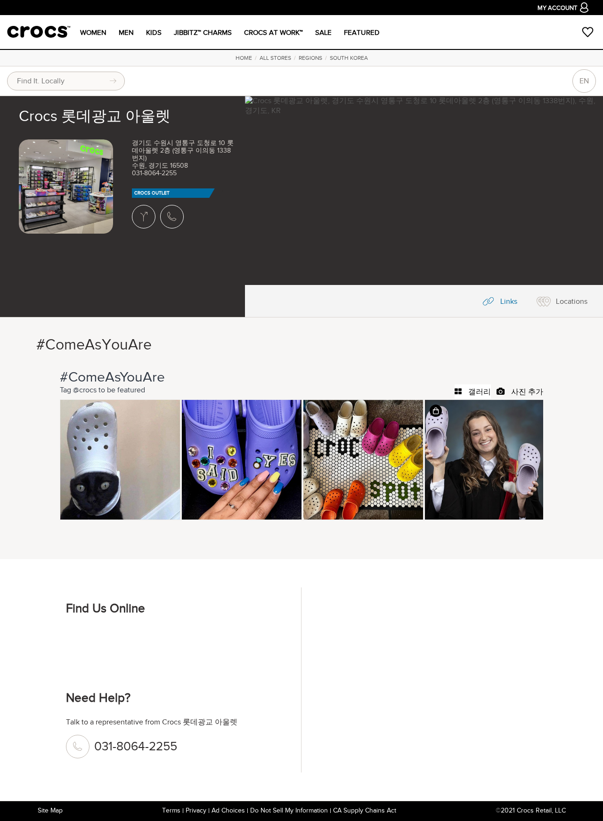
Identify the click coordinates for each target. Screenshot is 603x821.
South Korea (349, 58)
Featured (362, 32)
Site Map (50, 810)
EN (584, 81)
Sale (323, 32)
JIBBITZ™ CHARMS (203, 32)
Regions (310, 58)
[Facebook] (78, 639)
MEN (126, 32)
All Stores (275, 58)
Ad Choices (228, 810)
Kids (154, 32)
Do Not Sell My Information (289, 810)
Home (244, 58)
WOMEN (93, 32)
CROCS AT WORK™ (273, 32)
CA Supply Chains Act (364, 810)
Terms (171, 810)
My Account (557, 8)
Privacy (196, 810)
